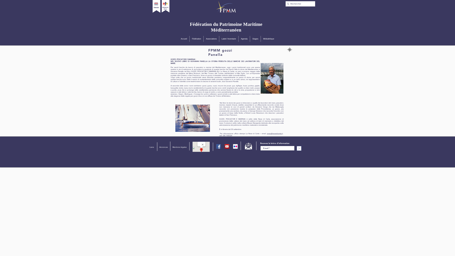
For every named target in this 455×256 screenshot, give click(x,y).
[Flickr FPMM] (235, 146)
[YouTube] (227, 146)
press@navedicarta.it (275, 134)
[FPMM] (218, 146)
